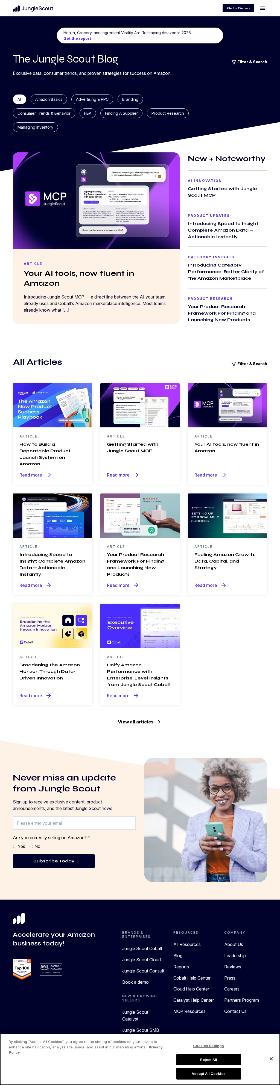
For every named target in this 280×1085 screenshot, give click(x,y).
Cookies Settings (208, 1045)
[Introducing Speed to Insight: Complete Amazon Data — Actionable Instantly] (52, 515)
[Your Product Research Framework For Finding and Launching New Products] (140, 515)
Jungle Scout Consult (143, 971)
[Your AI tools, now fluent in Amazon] (227, 404)
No (37, 846)
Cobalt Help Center (192, 978)
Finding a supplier (121, 113)
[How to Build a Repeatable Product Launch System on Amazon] (52, 404)
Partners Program (241, 1000)
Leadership (235, 955)
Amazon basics (48, 99)
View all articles (140, 722)
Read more (35, 475)
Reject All (208, 1059)
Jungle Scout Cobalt (142, 948)
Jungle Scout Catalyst (135, 1015)
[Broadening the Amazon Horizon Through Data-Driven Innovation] (52, 625)
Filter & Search (252, 62)
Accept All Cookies (209, 1073)
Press (229, 978)
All (20, 99)
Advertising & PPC (92, 99)
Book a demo (135, 982)
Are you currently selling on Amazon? (51, 837)
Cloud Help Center (191, 989)
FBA (87, 113)
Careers (232, 989)
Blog (177, 955)
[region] (140, 1059)
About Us (233, 944)
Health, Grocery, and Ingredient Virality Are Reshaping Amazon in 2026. (127, 35)
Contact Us (235, 1011)
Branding (130, 99)
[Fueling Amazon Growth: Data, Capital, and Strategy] (227, 515)
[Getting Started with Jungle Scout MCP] (140, 404)
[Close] (271, 1059)
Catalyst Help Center (193, 1000)
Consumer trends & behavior (44, 113)
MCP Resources (189, 1011)
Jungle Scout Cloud (141, 959)
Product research (167, 113)
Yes (21, 846)
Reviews (232, 966)
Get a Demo (238, 8)
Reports (181, 966)
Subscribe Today (53, 861)
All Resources (187, 944)
